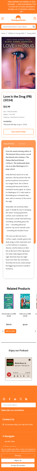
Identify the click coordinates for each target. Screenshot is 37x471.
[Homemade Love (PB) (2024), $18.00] (8, 301)
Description (9, 144)
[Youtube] (15, 399)
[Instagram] (4, 399)
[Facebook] (9, 399)
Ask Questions (18, 132)
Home (3, 33)
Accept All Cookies (18, 465)
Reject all (17, 460)
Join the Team (10, 441)
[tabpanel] (9, 314)
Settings (18, 455)
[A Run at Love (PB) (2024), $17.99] (25, 301)
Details (22, 144)
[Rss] (26, 399)
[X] (20, 399)
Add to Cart (10, 331)
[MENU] (2, 18)
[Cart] (35, 18)
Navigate (9, 436)
